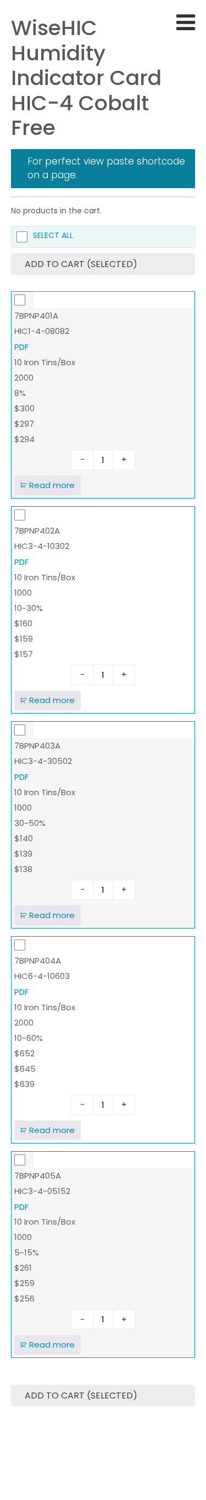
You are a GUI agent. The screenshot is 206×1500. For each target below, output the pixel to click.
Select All (53, 236)
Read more (52, 485)
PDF (21, 347)
